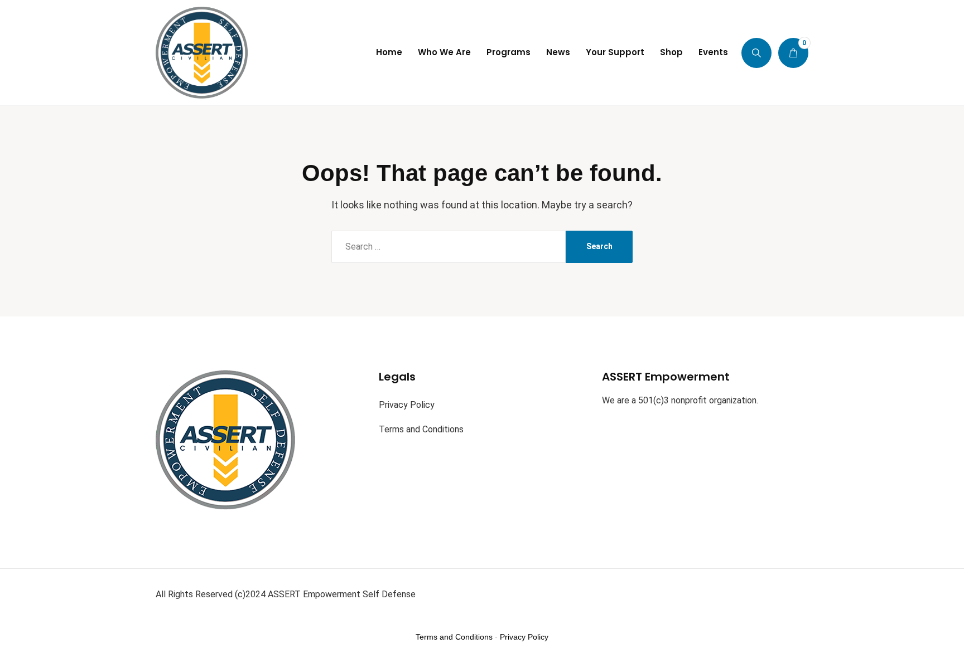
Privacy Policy (407, 404)
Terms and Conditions (421, 429)
